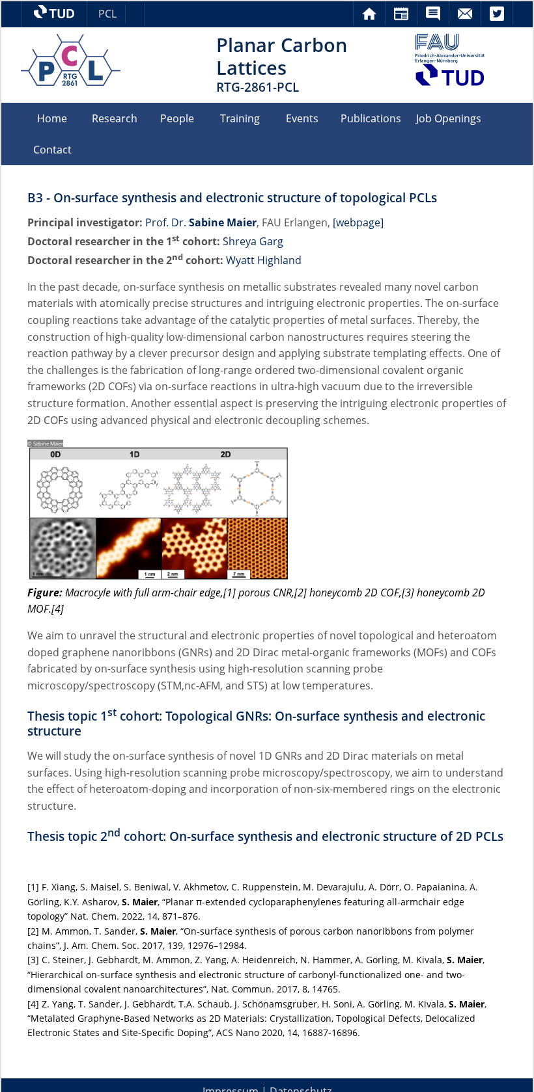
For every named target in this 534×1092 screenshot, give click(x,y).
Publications (371, 118)
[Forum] (433, 8)
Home (52, 118)
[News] (401, 8)
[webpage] (358, 222)
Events (302, 118)
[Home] (369, 8)
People (177, 118)
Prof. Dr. (201, 222)
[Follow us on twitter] (497, 8)
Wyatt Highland (264, 260)
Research (114, 118)
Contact (52, 149)
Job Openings (448, 118)
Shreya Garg (253, 241)
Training (240, 118)
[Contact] (465, 8)
